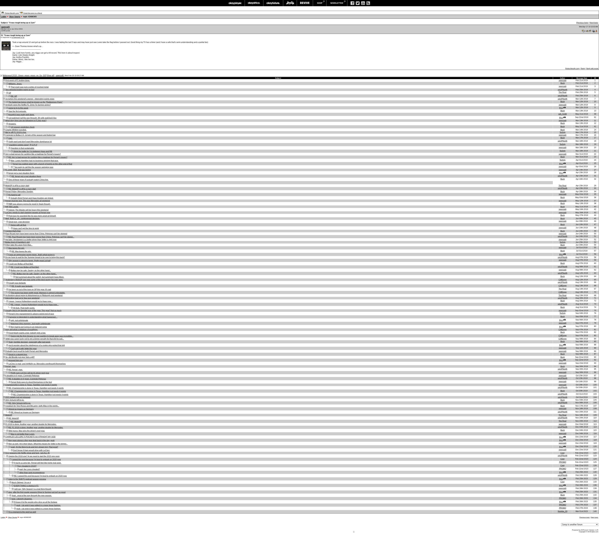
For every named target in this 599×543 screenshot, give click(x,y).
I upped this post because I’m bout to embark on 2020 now (36, 459)
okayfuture (273, 3)
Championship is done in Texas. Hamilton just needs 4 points (31, 385)
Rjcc (561, 108)
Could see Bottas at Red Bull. (20, 264)
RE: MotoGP (13, 418)
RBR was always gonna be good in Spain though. (29, 204)
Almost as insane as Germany (21, 409)
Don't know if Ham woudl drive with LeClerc (31, 450)
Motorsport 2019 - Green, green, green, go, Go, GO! (24, 75)
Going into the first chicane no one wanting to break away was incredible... (42, 336)
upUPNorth (562, 90)
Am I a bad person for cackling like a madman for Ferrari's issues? (33, 154)
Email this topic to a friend (32, 13)
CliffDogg (563, 280)
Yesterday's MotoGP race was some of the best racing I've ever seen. (34, 280)
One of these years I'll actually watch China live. (28, 180)
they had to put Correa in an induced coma (29, 327)
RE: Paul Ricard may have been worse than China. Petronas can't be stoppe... (41, 237)
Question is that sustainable (22, 148)
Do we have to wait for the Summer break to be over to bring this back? (35, 257)
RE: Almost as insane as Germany (25, 412)
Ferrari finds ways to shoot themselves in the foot (31, 382)
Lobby (3, 17)
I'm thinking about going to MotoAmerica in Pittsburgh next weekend (34, 295)
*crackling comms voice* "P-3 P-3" (22, 145)
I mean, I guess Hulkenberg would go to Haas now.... (30, 301)
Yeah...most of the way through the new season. (32, 495)
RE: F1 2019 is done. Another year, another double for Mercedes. (35, 427)
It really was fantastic (17, 283)
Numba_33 (562, 511)
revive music (305, 3)
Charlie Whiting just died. (16, 130)
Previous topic (582, 23)
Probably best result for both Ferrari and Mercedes (26, 351)
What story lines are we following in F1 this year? (25, 120)
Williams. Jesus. (15, 84)
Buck (562, 83)
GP (9, 93)
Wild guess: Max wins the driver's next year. (26, 431)
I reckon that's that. (13, 231)
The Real (562, 92)
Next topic (594, 23)
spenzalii (5, 27)
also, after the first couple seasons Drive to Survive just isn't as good (37, 492)
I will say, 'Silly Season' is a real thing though (32, 489)
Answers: (12, 124)
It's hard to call (14, 195)
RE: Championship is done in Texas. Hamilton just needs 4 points (36, 388)
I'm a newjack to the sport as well (22, 512)
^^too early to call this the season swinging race (33, 167)
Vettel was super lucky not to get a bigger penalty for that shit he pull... (34, 339)
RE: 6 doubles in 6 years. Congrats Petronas (27, 379)
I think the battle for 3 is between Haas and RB (32, 151)
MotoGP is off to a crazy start (17, 186)
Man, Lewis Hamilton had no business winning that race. (34, 161)
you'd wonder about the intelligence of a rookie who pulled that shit (36, 345)
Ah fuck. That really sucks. (24, 308)
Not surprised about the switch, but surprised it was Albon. (39, 277)
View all (50, 75)
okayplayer (235, 3)
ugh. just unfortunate (19, 320)
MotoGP (8, 415)
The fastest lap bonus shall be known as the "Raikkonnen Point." (35, 102)
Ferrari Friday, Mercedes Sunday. (19, 191)
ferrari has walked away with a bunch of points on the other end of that (42, 164)
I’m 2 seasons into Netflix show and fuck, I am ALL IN (27, 453)
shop (319, 3)
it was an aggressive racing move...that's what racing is (31, 255)
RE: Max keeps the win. (21, 251)
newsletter (336, 3)
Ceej (562, 453)
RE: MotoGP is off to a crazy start (22, 189)
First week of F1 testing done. (17, 80)
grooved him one (15, 360)
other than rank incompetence (32, 473)
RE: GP (14, 96)
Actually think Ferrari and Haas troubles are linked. (32, 198)
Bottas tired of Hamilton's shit (17, 242)
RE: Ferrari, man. (15, 370)
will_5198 (562, 114)
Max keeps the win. (16, 248)
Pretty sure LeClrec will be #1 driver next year (30, 373)
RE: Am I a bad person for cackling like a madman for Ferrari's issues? (37, 157)
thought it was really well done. (21, 115)
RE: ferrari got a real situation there (26, 176)
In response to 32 (18, 37)
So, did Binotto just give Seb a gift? (20, 357)
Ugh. (10, 138)
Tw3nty (562, 132)
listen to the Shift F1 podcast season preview (27, 479)
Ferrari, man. (10, 366)
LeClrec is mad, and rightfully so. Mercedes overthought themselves (37, 364)
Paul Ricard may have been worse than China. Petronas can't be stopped (36, 234)
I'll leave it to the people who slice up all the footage (35, 502)
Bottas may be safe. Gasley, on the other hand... (31, 270)
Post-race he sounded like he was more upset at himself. (32, 216)
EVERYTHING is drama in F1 (26, 486)
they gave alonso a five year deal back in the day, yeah (31, 440)
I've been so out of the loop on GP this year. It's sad (29, 289)
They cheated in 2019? (27, 466)
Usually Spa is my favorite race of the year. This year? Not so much (33, 310)
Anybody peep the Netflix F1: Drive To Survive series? (28, 105)
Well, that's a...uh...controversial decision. (22, 218)
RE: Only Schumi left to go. (19, 403)
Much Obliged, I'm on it (21, 482)
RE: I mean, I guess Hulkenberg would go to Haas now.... (35, 305)
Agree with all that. (18, 225)
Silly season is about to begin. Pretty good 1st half (29, 261)
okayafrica (254, 3)
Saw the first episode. (17, 111)
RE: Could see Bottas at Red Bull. (25, 267)
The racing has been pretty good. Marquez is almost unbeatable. (38, 293)
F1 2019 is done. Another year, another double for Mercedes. (30, 424)
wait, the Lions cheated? (29, 469)
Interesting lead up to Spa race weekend (22, 298)
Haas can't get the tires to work (26, 228)
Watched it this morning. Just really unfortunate (30, 324)
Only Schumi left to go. (14, 400)
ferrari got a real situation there (21, 173)
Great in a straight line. (17, 354)
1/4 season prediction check (22, 127)
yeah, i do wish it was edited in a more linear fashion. (38, 505)
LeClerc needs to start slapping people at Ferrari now (27, 213)
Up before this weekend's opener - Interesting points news (29, 99)
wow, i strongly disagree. (22, 499)
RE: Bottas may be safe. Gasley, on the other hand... (35, 274)
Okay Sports (14, 17)
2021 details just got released (17, 397)
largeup (290, 3)
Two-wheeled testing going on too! (19, 90)
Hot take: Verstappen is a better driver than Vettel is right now (30, 240)
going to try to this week (18, 108)
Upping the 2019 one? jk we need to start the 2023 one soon (34, 456)
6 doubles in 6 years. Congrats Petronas (22, 376)
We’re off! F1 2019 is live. (16, 132)
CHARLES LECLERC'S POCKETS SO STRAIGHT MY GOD (30, 437)
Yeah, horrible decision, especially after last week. (29, 342)
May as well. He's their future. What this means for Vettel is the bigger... (38, 444)
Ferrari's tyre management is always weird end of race (31, 314)
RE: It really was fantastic (22, 286)
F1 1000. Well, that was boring (18, 170)
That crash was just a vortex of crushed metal (30, 87)
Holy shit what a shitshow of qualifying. (21, 330)
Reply (583, 68)
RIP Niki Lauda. (12, 207)
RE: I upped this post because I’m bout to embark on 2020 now (40, 476)
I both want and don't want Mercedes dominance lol (30, 142)
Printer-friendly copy (12, 13)
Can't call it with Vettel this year (24, 349)
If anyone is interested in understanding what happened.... (32, 317)
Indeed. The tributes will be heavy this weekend (28, 210)
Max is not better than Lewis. (23, 434)
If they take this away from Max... (18, 245)
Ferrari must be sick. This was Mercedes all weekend (27, 201)
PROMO (562, 462)
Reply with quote (592, 68)
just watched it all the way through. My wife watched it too (32, 118)
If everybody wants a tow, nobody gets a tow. (27, 333)
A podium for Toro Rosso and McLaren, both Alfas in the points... (32, 406)
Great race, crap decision (19, 222)
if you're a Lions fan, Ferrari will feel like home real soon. (37, 463)
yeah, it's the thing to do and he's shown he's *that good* (34, 447)
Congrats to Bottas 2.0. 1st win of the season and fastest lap (30, 135)
